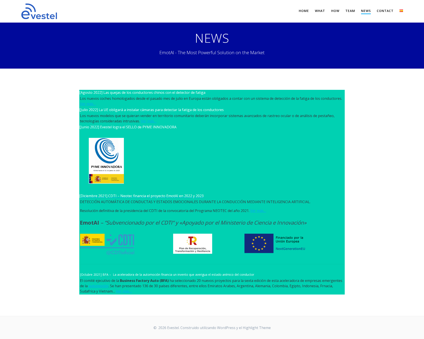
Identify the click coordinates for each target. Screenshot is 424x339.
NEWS (366, 11)
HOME (304, 11)
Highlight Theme (257, 327)
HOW (335, 11)
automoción (98, 285)
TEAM (350, 11)
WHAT (320, 11)
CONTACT (385, 11)
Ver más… (88, 103)
